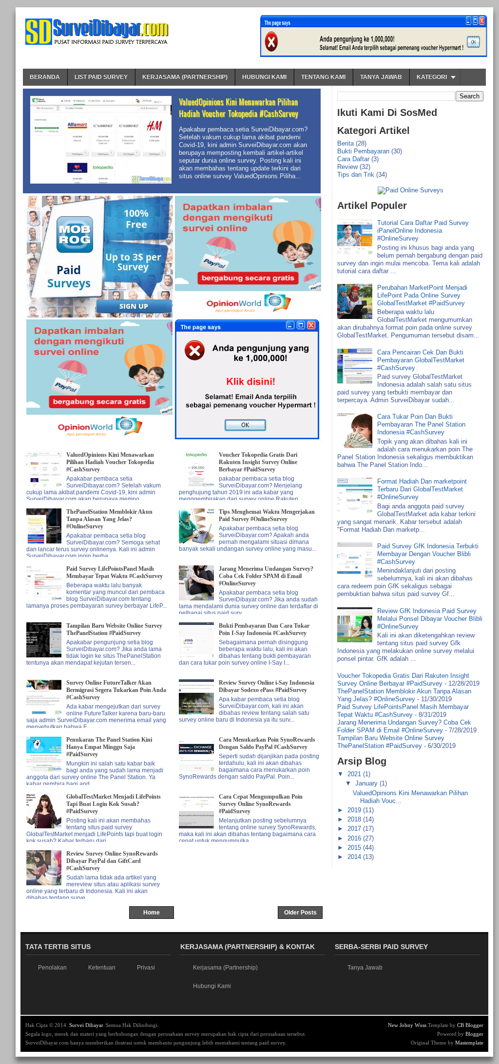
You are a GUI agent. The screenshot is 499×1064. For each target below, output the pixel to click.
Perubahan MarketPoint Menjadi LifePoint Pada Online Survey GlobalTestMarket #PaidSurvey (422, 295)
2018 (355, 819)
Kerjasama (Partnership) (185, 77)
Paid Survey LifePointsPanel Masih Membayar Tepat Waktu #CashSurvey (114, 572)
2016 (355, 838)
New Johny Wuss (407, 1025)
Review (347, 166)
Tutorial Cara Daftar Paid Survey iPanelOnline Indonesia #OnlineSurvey (423, 230)
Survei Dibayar (86, 1025)
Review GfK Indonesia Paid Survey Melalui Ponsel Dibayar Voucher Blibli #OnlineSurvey (429, 618)
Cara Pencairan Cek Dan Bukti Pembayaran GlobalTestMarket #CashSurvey (420, 360)
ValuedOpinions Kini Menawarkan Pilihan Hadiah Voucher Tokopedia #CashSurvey (238, 107)
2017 (355, 828)
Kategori (432, 77)
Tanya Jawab (381, 77)
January (367, 783)
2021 (355, 774)
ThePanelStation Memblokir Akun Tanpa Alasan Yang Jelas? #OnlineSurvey (109, 519)
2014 (355, 856)
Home (151, 912)
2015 (355, 847)
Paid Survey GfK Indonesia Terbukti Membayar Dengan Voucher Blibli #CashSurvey (428, 553)
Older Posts (300, 912)
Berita (345, 143)
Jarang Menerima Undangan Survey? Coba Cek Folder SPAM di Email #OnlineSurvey (266, 576)
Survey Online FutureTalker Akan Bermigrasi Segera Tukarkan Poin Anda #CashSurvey (116, 690)
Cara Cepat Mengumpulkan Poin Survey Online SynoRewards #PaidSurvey (261, 804)
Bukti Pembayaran (363, 151)
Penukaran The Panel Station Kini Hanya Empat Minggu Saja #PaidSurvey (109, 747)
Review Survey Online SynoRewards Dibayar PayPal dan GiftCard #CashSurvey (112, 861)
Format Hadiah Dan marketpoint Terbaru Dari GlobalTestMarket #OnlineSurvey (422, 489)
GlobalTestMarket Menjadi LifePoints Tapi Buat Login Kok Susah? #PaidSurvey (113, 804)
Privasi (146, 967)
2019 (355, 810)
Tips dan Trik (355, 174)
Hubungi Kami (264, 77)
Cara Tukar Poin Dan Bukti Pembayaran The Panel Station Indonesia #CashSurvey (421, 424)
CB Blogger (470, 1025)
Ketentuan (101, 967)
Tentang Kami (323, 77)
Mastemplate (469, 1042)
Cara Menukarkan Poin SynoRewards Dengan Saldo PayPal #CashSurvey (267, 743)
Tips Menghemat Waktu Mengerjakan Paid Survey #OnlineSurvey (267, 515)
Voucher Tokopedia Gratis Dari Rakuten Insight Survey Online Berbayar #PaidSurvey (258, 462)
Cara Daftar (353, 159)
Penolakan (52, 967)
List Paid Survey (101, 77)
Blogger (474, 1034)
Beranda (45, 77)
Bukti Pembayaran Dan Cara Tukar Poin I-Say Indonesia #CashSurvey (264, 629)
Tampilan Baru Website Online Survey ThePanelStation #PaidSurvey (114, 629)
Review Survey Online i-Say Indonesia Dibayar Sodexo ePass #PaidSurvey (266, 686)
